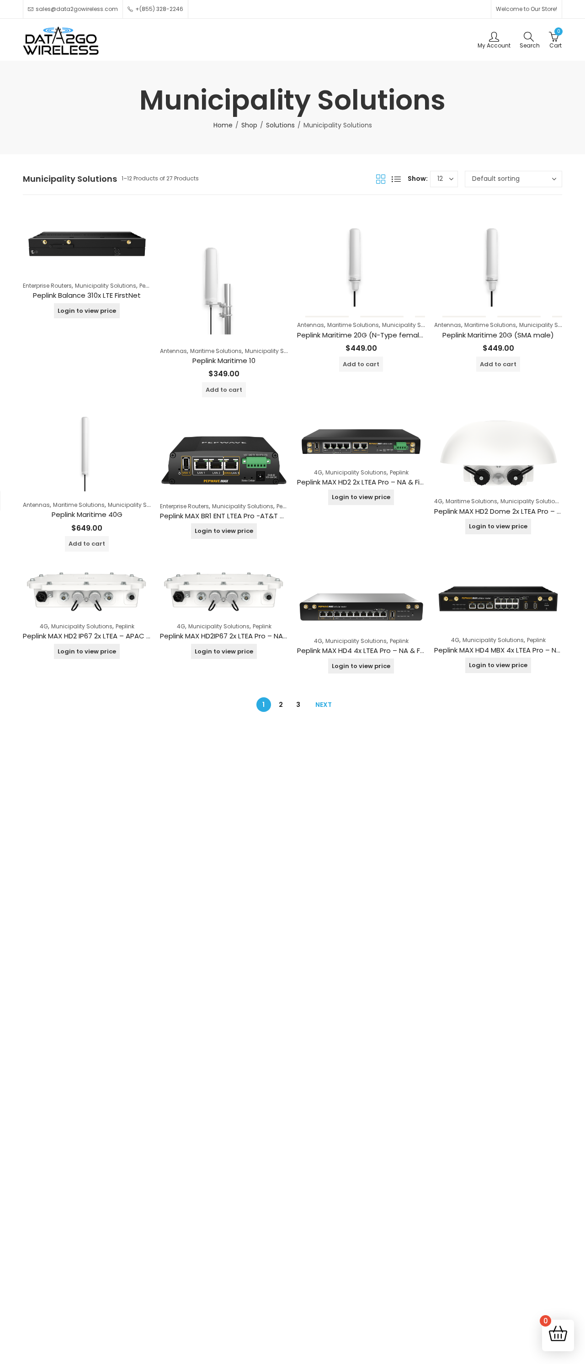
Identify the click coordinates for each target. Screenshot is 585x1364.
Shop (249, 125)
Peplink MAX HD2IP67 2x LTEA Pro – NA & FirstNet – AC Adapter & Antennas (284, 636)
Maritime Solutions (216, 351)
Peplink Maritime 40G (87, 514)
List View (396, 179)
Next (323, 704)
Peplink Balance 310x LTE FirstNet (87, 295)
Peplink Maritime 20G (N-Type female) (362, 335)
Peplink (148, 286)
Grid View (380, 179)
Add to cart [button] (224, 389)
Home (223, 125)
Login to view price (87, 310)
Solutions (280, 125)
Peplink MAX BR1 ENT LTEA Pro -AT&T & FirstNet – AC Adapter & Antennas (281, 516)
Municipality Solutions (105, 286)
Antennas (173, 351)
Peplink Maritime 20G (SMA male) (498, 335)
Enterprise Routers (47, 286)
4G (318, 472)
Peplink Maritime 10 (223, 360)
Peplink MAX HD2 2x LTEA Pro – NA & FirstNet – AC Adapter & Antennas (414, 482)
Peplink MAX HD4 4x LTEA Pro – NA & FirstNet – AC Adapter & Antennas (415, 650)
